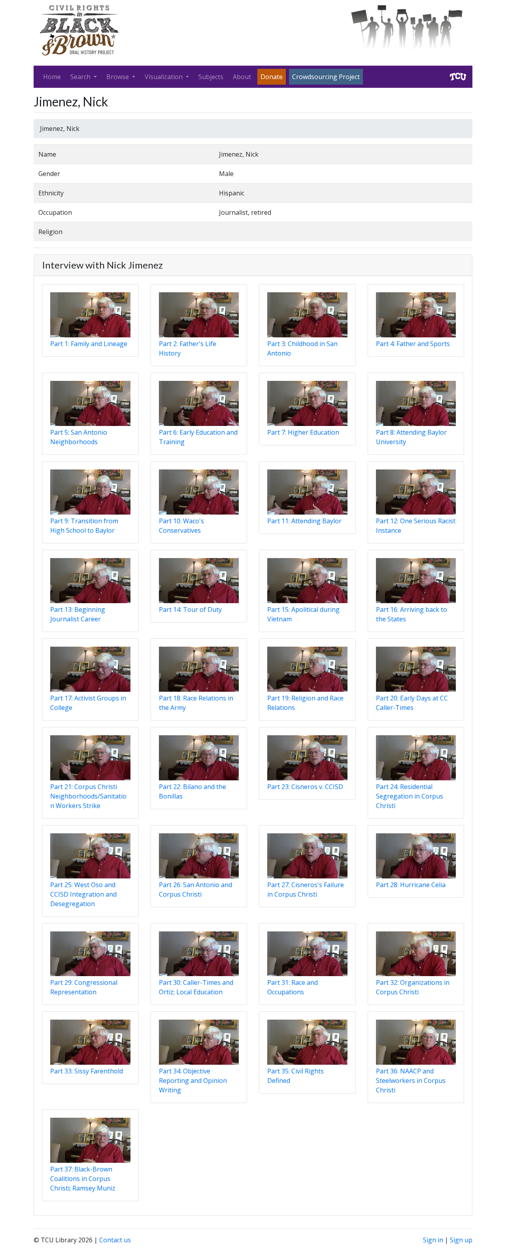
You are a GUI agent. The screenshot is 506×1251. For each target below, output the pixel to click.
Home (52, 76)
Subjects (210, 76)
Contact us (115, 1240)
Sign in (433, 1240)
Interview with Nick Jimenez (102, 265)
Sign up (461, 1240)
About (242, 76)
